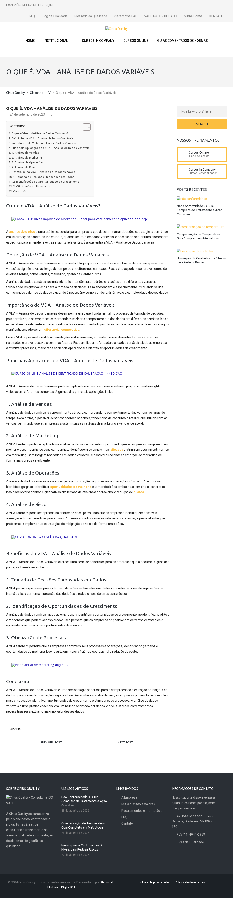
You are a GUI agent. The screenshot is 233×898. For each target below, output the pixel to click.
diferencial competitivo (61, 329)
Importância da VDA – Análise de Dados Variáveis (44, 143)
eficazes (116, 449)
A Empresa (129, 797)
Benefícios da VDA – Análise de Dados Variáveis (43, 172)
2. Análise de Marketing (27, 157)
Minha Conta (193, 16)
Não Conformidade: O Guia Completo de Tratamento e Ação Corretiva (199, 210)
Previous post (51, 742)
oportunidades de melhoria (70, 487)
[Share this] (25, 729)
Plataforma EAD (125, 16)
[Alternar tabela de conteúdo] (84, 127)
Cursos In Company (202, 169)
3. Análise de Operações (28, 162)
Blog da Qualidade (55, 16)
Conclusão (20, 191)
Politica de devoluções (190, 882)
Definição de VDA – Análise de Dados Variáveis (42, 138)
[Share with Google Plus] (37, 729)
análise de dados (22, 232)
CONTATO (216, 16)
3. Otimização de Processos (31, 186)
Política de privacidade (154, 882)
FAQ (32, 16)
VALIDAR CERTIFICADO (160, 16)
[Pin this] (44, 729)
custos (139, 492)
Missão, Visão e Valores (138, 804)
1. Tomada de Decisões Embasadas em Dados (43, 177)
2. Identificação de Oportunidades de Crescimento (46, 181)
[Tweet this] (31, 729)
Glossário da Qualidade (90, 16)
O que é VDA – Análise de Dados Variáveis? (40, 133)
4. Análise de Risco (24, 167)
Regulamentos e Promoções (141, 810)
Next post (125, 742)
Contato (127, 823)
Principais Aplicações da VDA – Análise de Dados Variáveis (50, 148)
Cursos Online (199, 152)
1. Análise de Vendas (25, 152)
